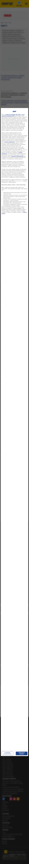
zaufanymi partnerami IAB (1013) (13, 114)
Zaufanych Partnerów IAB (17, 156)
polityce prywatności (10, 142)
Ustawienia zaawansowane (7, 753)
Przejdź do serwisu (22, 753)
